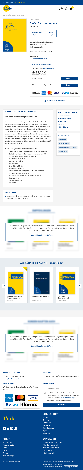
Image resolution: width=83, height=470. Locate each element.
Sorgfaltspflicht (64, 143)
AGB (73, 462)
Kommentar (62, 139)
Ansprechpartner (9, 445)
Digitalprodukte (48, 428)
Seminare (46, 425)
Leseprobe (62, 121)
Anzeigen (46, 433)
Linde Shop (18, 2)
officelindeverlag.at (11, 379)
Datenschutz (59, 464)
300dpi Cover (63, 127)
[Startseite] (7, 8)
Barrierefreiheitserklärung (61, 462)
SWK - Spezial (48, 450)
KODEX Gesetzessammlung (53, 442)
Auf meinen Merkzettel (56, 101)
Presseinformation (65, 116)
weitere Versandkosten (53, 379)
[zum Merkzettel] (66, 9)
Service (5, 450)
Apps (45, 431)
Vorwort (62, 124)
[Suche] (58, 9)
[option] (16, 286)
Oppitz (32, 20)
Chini (37, 20)
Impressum (47, 462)
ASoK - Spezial (48, 453)
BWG (74, 147)
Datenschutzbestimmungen (67, 398)
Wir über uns (7, 442)
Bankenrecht (63, 151)
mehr (70, 78)
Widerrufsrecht (48, 464)
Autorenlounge (8, 456)
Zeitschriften (47, 423)
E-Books (46, 420)
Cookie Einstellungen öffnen (42, 235)
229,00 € (37, 33)
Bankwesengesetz (65, 147)
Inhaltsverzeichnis (65, 119)
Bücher (45, 417)
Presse (5, 453)
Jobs (5, 448)
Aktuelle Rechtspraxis (51, 448)
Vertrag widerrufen (71, 467)
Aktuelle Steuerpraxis (50, 445)
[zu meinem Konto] (62, 9)
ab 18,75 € (51, 33)
